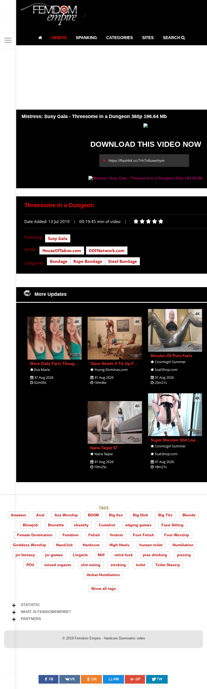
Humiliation (183, 545)
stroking (118, 565)
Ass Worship (66, 515)
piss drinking (155, 555)
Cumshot (107, 525)
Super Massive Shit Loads (175, 440)
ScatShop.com (166, 369)
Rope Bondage (87, 261)
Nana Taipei (103, 453)
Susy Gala (57, 238)
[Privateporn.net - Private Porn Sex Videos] (8, 8)
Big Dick (140, 515)
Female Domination (35, 535)
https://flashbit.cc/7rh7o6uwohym (137, 160)
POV (30, 565)
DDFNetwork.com (107, 250)
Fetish (94, 535)
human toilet (151, 545)
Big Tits (165, 515)
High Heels (119, 545)
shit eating (91, 565)
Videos (59, 37)
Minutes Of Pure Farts (171, 355)
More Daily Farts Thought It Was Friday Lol (70, 363)
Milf (101, 555)
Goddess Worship (29, 545)
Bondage (58, 261)
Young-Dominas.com (111, 369)
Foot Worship (176, 535)
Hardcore (91, 545)
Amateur (18, 515)
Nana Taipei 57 (104, 448)
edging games (138, 525)
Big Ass (116, 515)
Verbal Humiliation (103, 575)
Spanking (86, 37)
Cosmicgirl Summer (170, 361)
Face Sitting (172, 525)
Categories (119, 37)
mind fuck (124, 555)
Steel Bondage (122, 261)
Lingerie (80, 555)
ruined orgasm (57, 565)
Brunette (56, 525)
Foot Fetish (143, 535)
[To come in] (8, 24)
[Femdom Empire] (55, 15)
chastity (81, 525)
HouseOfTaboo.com (61, 250)
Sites (148, 37)
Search (172, 37)
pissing (184, 555)
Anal (40, 515)
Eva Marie (42, 369)
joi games (54, 555)
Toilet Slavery (167, 565)
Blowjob (30, 525)
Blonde (189, 515)
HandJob (64, 545)
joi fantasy (25, 555)
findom (116, 535)
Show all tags (103, 588)
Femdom (70, 535)
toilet (140, 565)
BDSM (93, 515)
